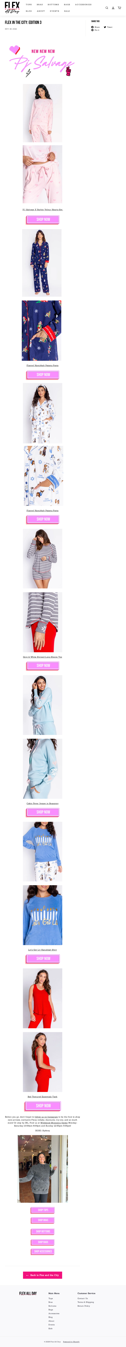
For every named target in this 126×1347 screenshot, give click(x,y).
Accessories (83, 4)
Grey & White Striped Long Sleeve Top (42, 657)
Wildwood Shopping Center (54, 1123)
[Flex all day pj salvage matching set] (42, 78)
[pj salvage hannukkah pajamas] (43, 506)
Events (54, 11)
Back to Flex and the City (44, 1275)
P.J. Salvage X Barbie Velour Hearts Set (43, 209)
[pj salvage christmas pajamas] (42, 296)
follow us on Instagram (46, 1117)
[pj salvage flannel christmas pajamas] (41, 360)
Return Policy (84, 1306)
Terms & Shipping (86, 1302)
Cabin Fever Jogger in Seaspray (42, 803)
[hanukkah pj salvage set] (42, 525)
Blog (29, 11)
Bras (40, 4)
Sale (67, 11)
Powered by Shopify (71, 1342)
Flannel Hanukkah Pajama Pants (43, 365)
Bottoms (53, 4)
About (41, 11)
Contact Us (83, 1298)
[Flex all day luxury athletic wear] (42, 379)
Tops (29, 4)
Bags (67, 4)
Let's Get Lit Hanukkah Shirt (42, 950)
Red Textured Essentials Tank (42, 1096)
